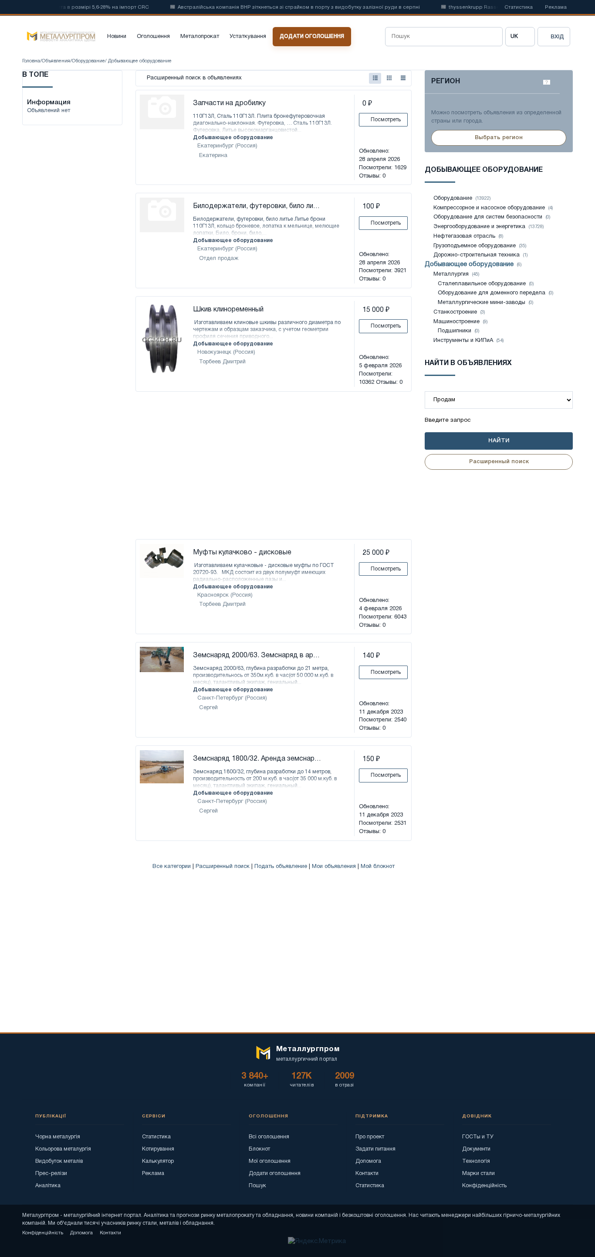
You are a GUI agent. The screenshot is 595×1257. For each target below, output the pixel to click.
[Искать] (493, 36)
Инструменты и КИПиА (463, 340)
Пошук (257, 1185)
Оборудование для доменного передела (491, 293)
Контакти (367, 1173)
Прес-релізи (51, 1173)
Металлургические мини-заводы (481, 302)
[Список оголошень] (375, 78)
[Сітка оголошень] (389, 78)
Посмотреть (385, 119)
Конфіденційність (484, 1185)
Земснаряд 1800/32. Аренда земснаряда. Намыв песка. (258, 759)
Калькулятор (158, 1161)
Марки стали (478, 1173)
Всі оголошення (269, 1136)
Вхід (557, 36)
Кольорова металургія (63, 1149)
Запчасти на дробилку (229, 103)
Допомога (368, 1161)
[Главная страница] (58, 36)
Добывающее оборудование (233, 137)
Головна (31, 61)
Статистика (518, 7)
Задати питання (375, 1149)
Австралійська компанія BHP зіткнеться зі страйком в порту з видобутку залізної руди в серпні (284, 7)
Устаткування (248, 36)
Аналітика (48, 1185)
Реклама (556, 7)
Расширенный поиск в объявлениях (193, 78)
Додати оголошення (312, 36)
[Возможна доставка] (145, 683)
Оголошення (153, 36)
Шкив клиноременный (228, 310)
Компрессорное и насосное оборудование (489, 208)
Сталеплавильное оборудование (482, 284)
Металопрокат (199, 36)
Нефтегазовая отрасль (464, 236)
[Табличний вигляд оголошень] (403, 78)
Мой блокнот (378, 866)
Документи (476, 1149)
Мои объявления (334, 866)
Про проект (369, 1136)
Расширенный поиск (223, 866)
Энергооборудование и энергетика (479, 226)
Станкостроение (455, 312)
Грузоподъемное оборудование (474, 246)
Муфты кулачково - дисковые (242, 553)
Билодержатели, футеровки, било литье (258, 206)
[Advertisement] (273, 466)
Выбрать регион (499, 137)
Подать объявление (280, 866)
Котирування (158, 1149)
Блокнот (259, 1149)
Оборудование (88, 61)
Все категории (171, 866)
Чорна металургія (57, 1136)
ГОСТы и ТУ (478, 1136)
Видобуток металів (59, 1161)
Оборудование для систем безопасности (487, 217)
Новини (116, 36)
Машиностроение (456, 321)
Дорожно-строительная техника (476, 255)
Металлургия (451, 274)
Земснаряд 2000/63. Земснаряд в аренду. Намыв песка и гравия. (258, 655)
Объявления (56, 61)
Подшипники (455, 331)
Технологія (476, 1161)
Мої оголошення (270, 1161)
